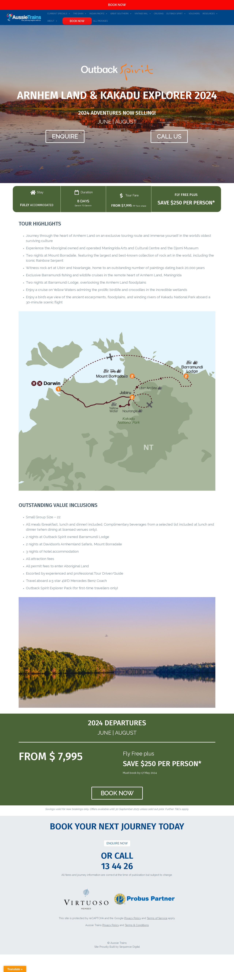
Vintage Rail (141, 13)
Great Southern (119, 13)
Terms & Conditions (137, 925)
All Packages (100, 21)
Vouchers (194, 13)
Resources (209, 13)
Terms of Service (157, 918)
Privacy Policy (132, 918)
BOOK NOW (117, 5)
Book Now (77, 21)
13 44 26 (117, 866)
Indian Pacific (96, 13)
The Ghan (78, 13)
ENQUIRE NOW (117, 843)
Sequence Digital (129, 946)
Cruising (158, 13)
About (50, 21)
